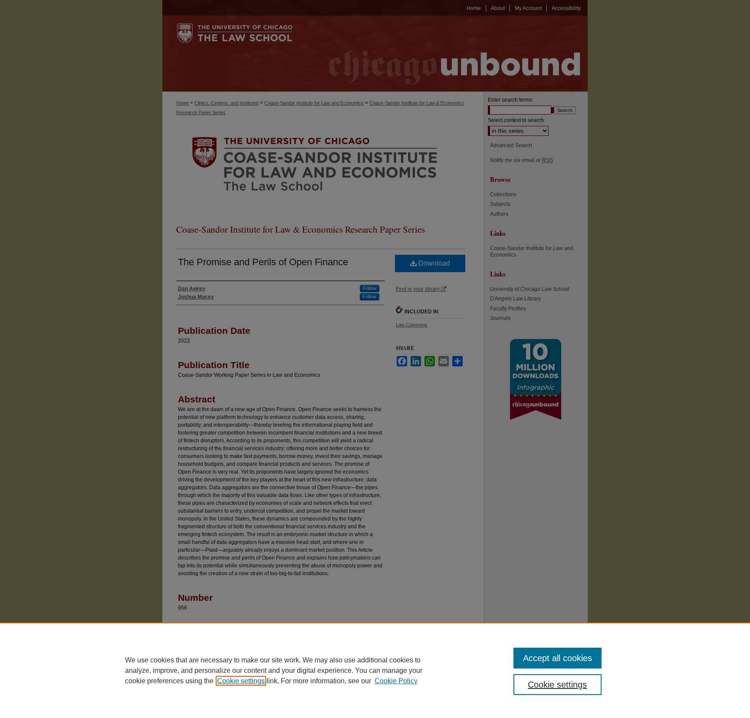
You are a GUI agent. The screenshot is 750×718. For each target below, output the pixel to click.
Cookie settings (241, 681)
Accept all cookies (557, 658)
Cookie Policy (396, 681)
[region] (375, 670)
